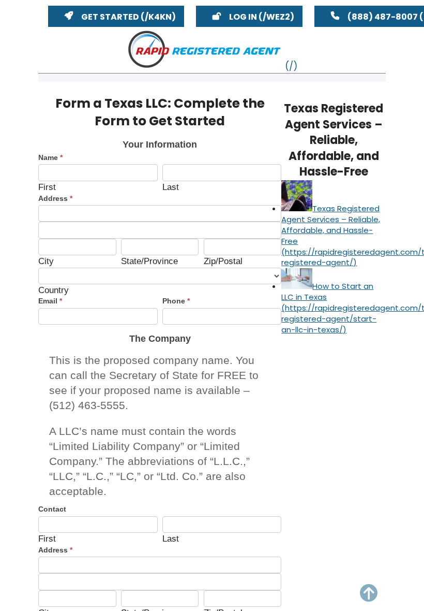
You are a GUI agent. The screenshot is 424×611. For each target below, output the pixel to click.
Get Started (110, 17)
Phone (176, 301)
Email (50, 301)
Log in (243, 17)
